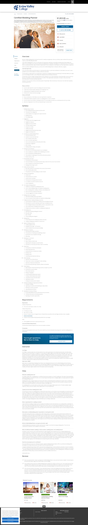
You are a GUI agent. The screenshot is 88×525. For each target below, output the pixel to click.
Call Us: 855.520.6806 (69, 13)
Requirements (17, 60)
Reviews (15, 67)
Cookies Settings (10, 521)
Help (56, 514)
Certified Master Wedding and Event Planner (47, 497)
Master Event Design (63, 496)
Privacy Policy (45, 522)
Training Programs (19, 13)
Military (57, 511)
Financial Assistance (59, 512)
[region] (10, 516)
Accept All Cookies (10, 518)
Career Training (37, 511)
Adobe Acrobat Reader (28, 315)
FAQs (15, 65)
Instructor (16, 63)
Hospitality (25, 13)
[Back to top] (44, 510)
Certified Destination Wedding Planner (29, 497)
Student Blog (66, 511)
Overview (16, 56)
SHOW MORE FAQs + (26, 453)
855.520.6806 (16, 75)
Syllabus (15, 58)
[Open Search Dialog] (72, 2)
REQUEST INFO (69, 50)
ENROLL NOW (65, 26)
